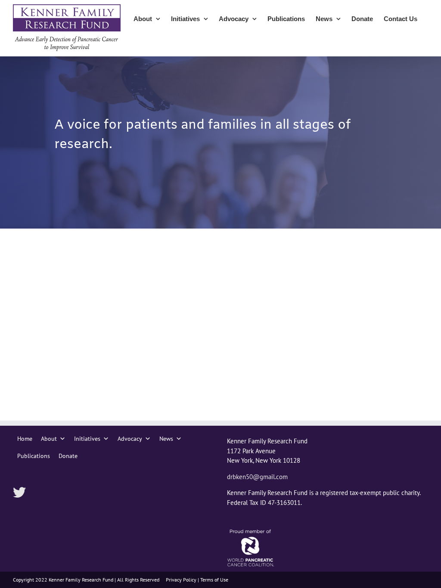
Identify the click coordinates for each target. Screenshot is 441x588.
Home (24, 439)
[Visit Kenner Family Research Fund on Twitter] (19, 493)
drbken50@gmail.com (257, 477)
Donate (68, 456)
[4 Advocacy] (220, 142)
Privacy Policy (181, 579)
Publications (33, 456)
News (166, 439)
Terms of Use (214, 579)
